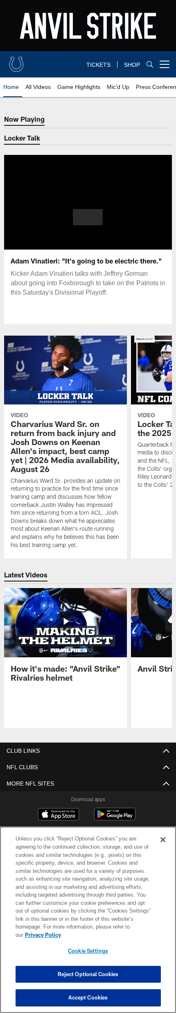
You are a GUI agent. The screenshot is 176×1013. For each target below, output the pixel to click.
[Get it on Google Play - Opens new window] (114, 818)
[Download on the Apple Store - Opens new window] (58, 815)
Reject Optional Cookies (88, 974)
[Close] (163, 848)
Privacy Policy (106, 934)
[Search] (150, 64)
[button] (88, 217)
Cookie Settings (88, 950)
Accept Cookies (88, 997)
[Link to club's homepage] (16, 61)
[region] (88, 924)
